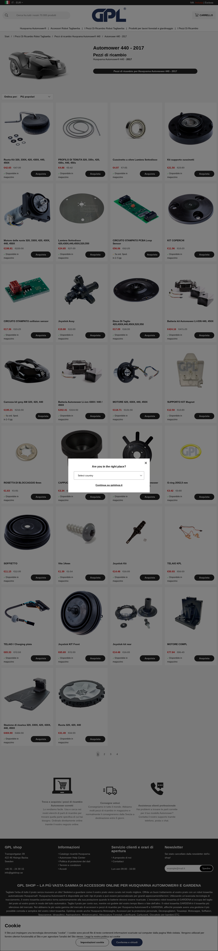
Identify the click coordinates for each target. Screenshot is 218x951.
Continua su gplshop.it (109, 485)
